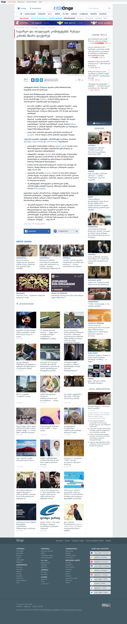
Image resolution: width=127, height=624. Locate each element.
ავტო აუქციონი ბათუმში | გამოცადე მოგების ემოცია (26, 454)
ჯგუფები (23, 8)
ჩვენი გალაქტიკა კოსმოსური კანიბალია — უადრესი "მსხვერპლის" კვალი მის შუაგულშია (99, 169)
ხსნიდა (73, 124)
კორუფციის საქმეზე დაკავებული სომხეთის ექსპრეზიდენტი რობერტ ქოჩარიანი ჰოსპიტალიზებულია (74, 358)
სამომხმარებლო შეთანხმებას (51, 610)
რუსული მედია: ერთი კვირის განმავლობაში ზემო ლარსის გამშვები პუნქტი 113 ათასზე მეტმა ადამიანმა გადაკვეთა (26, 422)
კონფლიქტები (20, 560)
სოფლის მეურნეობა (47, 557)
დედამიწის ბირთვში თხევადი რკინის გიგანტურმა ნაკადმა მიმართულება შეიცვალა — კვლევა (26, 326)
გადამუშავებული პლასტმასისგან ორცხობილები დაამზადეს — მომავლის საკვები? (74, 422)
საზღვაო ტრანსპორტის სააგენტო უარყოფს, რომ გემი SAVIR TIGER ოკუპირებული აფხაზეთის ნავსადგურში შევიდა (99, 437)
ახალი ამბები (12, 2)
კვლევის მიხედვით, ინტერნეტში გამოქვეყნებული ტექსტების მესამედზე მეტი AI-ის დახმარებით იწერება (26, 358)
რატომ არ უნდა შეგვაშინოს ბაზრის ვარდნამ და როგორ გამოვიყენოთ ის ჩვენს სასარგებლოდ (99, 443)
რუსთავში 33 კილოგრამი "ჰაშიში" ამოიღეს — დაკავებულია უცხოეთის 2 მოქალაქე (74, 454)
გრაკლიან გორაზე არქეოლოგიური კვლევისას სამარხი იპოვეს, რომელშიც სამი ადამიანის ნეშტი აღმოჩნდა (27, 257)
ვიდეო (57, 14)
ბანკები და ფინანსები (47, 551)
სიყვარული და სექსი (71, 578)
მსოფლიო (19, 555)
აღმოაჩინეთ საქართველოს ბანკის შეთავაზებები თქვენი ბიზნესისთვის (68, 286)
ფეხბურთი (44, 579)
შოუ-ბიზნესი (44, 574)
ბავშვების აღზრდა (70, 555)
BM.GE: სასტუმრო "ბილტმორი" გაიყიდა (26, 390)
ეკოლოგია (19, 567)
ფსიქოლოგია (69, 551)
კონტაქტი (108, 540)
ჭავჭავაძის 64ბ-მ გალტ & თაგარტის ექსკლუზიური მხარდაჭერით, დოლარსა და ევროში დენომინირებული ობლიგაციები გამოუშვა (50, 358)
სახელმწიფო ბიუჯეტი (47, 555)
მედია (18, 582)
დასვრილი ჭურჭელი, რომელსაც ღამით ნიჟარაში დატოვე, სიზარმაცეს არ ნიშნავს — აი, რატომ (99, 351)
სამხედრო (19, 562)
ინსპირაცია (68, 580)
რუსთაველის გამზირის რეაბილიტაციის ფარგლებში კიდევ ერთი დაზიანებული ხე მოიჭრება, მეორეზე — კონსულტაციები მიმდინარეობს (51, 257)
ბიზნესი (43, 553)
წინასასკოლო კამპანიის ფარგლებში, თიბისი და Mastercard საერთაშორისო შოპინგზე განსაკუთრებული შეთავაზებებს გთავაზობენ (74, 486)
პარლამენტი (34, 27)
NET (50, 14)
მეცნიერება (44, 567)
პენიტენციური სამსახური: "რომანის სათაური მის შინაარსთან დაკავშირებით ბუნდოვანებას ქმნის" (99, 143)
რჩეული (93, 14)
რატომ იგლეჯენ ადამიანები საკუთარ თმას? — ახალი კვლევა (50, 422)
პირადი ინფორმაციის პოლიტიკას (72, 610)
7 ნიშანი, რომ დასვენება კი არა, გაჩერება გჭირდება (99, 297)
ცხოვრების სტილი (72, 560)
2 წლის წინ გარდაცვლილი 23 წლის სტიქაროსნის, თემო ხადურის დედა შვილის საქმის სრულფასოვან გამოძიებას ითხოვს (50, 486)
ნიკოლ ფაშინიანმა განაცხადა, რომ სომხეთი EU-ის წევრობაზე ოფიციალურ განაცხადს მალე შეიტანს (99, 252)
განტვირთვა (21, 2)
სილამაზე (68, 562)
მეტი (105, 18)
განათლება (19, 569)
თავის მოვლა (69, 557)
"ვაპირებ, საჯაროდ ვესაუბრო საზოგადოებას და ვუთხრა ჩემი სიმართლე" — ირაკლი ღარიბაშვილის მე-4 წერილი (74, 256)
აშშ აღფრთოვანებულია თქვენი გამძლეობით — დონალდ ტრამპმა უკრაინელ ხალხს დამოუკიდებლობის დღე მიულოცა (26, 486)
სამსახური (68, 576)
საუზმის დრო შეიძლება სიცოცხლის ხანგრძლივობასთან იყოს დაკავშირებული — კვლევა (50, 390)
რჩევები (67, 582)
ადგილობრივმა (37, 142)
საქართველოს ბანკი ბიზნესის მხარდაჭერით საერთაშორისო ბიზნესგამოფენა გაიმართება (26, 518)
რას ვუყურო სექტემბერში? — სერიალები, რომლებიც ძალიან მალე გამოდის (74, 390)
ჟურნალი (41, 14)
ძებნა (40, 2)
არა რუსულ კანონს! (38, 224)
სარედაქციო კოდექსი (78, 540)
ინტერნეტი (44, 565)
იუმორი (67, 573)
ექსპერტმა (27, 142)
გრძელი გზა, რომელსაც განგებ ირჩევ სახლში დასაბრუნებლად (99, 276)
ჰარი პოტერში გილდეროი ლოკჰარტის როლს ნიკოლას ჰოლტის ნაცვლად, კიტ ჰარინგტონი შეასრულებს (99, 423)
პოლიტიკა (80, 18)
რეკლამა (103, 14)
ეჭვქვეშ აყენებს (61, 146)
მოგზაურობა (69, 565)
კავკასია (18, 557)
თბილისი (19, 573)
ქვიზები (74, 14)
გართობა (68, 571)
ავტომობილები (69, 567)
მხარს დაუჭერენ (40, 188)
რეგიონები (19, 576)
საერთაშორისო (52, 142)
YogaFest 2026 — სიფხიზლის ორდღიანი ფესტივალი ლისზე (33, 286)
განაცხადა (47, 173)
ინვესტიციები (36, 8)
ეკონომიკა (98, 18)
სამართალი (19, 578)
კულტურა (44, 570)
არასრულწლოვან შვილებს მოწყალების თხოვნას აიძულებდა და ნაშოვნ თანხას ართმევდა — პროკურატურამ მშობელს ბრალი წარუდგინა (99, 225)
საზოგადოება (89, 18)
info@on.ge (27, 606)
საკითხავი (84, 14)
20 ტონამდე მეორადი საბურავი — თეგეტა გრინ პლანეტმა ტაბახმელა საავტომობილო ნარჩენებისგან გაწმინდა (50, 326)
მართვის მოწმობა (32, 2)
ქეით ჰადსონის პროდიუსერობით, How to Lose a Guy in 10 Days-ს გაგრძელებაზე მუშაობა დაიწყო (74, 518)
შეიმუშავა (43, 99)
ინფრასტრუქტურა (21, 580)
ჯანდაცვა (19, 571)
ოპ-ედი (65, 14)
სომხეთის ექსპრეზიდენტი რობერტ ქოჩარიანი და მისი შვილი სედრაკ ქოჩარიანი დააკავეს (50, 454)
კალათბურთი (45, 583)
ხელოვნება (44, 572)
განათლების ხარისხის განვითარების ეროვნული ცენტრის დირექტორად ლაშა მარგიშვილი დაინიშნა (100, 430)
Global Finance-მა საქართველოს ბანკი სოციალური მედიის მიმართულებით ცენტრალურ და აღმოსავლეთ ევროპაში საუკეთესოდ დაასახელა (99, 323)
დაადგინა (30, 135)
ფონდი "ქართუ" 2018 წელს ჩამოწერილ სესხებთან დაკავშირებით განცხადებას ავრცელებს (50, 518)
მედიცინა (68, 553)
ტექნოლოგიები (45, 562)
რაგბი (42, 581)
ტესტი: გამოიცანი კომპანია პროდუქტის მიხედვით (99, 374)
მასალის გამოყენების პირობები (95, 540)
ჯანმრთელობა (71, 549)
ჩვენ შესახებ (59, 540)
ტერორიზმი (19, 553)
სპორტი (44, 577)
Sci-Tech (44, 560)
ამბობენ (48, 154)
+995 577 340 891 (37, 606)
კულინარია (68, 569)
